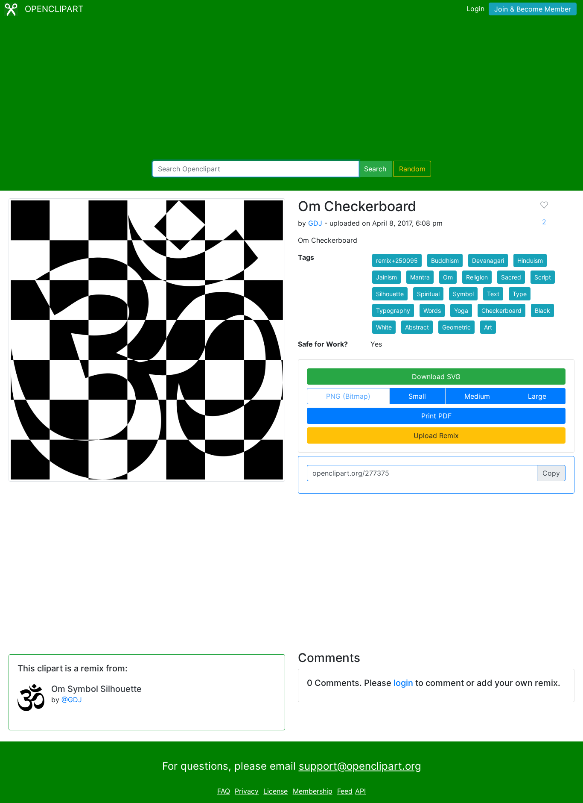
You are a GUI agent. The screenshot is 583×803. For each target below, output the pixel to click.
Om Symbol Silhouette (96, 689)
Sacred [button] (511, 277)
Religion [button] (477, 277)
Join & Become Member (532, 9)
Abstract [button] (417, 327)
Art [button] (488, 327)
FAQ (223, 791)
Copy (551, 473)
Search (375, 169)
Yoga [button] (461, 310)
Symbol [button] (463, 293)
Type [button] (520, 293)
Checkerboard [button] (501, 310)
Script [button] (542, 277)
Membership (312, 791)
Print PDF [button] (436, 416)
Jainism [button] (386, 277)
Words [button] (432, 310)
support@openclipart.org (360, 766)
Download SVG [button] (436, 376)
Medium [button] (477, 396)
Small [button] (417, 396)
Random (412, 169)
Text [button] (493, 293)
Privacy (247, 791)
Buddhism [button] (445, 260)
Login (475, 8)
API (360, 791)
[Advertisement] (291, 90)
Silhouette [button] (390, 293)
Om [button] (448, 277)
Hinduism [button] (530, 260)
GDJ (315, 223)
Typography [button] (393, 310)
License (275, 791)
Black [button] (542, 310)
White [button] (384, 327)
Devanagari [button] (488, 260)
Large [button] (537, 396)
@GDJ (71, 699)
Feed (345, 791)
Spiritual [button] (428, 293)
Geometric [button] (456, 327)
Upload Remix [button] (436, 435)
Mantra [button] (420, 277)
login (403, 683)
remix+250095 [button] (397, 260)
